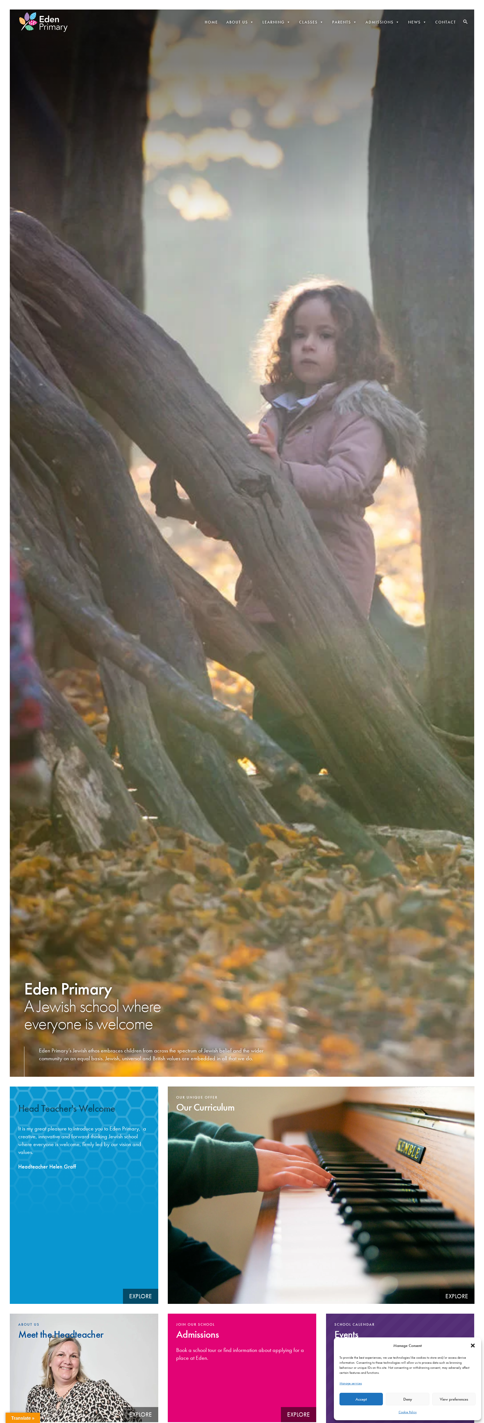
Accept (361, 1399)
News (414, 22)
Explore (140, 1296)
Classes (308, 22)
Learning (273, 22)
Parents (341, 22)
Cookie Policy (408, 1412)
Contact (445, 22)
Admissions (380, 22)
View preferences (454, 1399)
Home (211, 22)
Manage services (350, 1383)
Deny (407, 1399)
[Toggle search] (465, 21)
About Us (237, 22)
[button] (473, 1345)
